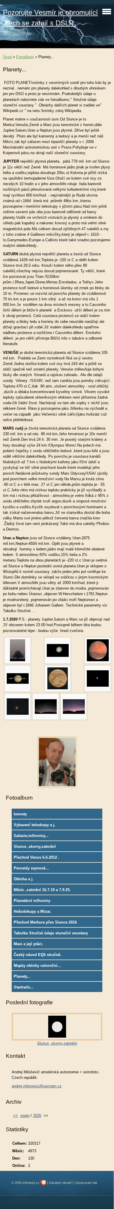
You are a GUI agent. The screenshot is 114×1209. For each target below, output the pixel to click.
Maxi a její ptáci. (28, 944)
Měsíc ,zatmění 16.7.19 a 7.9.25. (42, 890)
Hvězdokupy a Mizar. (32, 911)
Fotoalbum (25, 57)
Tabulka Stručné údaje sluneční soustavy (51, 933)
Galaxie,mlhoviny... (31, 835)
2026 (37, 1115)
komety (20, 814)
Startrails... (24, 987)
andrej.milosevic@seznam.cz (37, 1086)
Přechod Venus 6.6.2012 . (36, 857)
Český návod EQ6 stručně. (37, 955)
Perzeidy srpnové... (31, 868)
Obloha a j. (24, 879)
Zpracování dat (86, 1182)
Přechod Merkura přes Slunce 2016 (45, 922)
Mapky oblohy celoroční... (37, 965)
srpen (25, 1115)
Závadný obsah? (61, 1182)
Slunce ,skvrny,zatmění (35, 846)
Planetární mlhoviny (32, 900)
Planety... (22, 976)
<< (15, 1115)
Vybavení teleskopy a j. (35, 825)
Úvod (7, 57)
